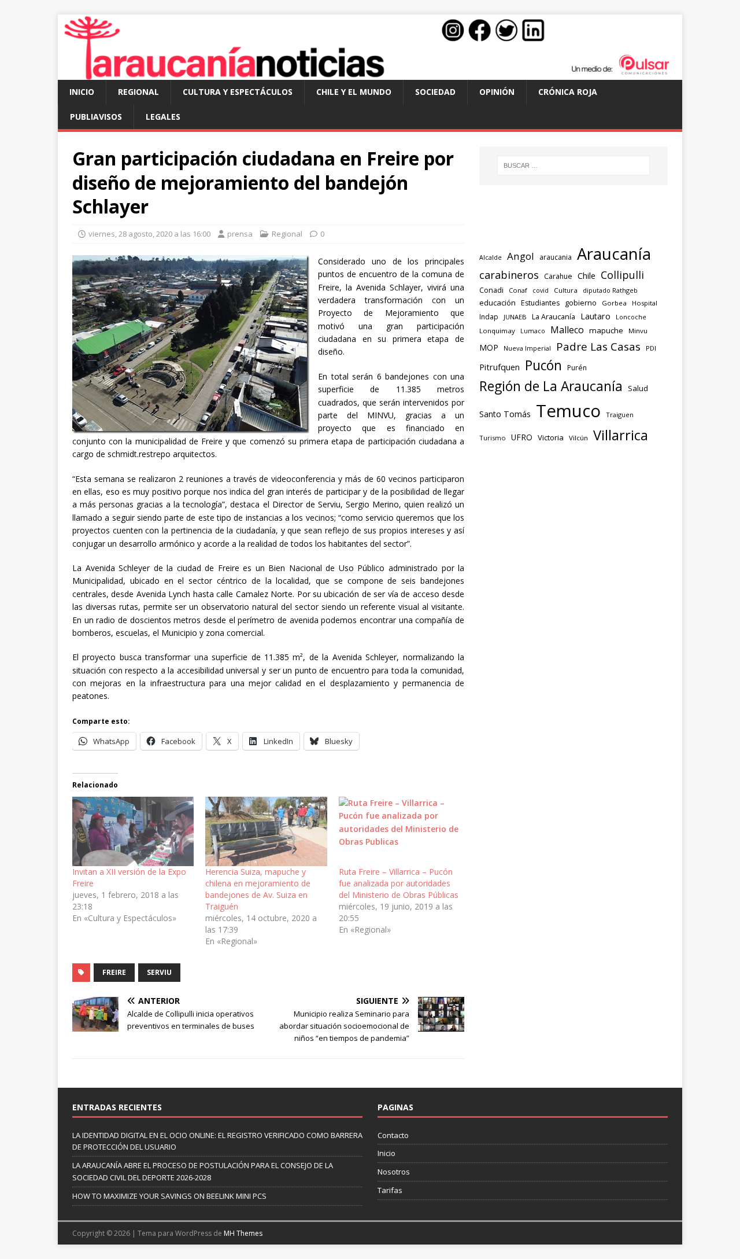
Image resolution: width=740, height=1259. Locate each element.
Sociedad (435, 91)
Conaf (518, 290)
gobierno (581, 302)
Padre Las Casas (598, 346)
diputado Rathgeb (610, 290)
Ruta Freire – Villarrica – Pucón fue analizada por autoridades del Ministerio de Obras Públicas (398, 883)
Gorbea (614, 303)
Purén (577, 368)
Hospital (644, 303)
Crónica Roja (567, 91)
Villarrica (620, 435)
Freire (114, 972)
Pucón (543, 365)
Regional (138, 91)
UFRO (521, 437)
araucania (555, 257)
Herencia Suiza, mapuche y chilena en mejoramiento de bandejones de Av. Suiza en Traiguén (257, 889)
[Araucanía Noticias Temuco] (370, 73)
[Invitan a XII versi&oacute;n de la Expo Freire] (133, 831)
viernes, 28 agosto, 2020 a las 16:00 (149, 234)
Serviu (159, 972)
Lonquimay (497, 330)
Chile (586, 275)
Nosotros (394, 1171)
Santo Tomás (505, 413)
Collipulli (622, 275)
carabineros (509, 275)
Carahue (558, 276)
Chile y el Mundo (353, 91)
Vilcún (578, 437)
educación (497, 302)
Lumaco (532, 330)
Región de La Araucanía (551, 386)
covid (540, 290)
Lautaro (595, 316)
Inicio (81, 91)
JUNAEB (515, 316)
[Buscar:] (573, 165)
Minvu (638, 330)
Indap (488, 317)
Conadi (491, 290)
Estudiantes (540, 303)
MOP (488, 347)
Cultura (566, 290)
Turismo (492, 437)
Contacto (393, 1135)
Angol (520, 256)
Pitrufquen (499, 367)
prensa (240, 234)
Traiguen (620, 414)
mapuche (606, 330)
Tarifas (390, 1190)
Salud (638, 388)
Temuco (568, 410)
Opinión (497, 91)
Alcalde (490, 257)
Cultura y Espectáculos (238, 91)
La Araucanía (553, 317)
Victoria (551, 437)
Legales (163, 116)
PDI (651, 348)
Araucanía (614, 253)
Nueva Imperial (527, 348)
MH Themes (243, 1233)
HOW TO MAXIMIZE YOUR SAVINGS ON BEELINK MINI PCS (169, 1196)
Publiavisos (96, 116)
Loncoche (631, 316)
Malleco (567, 329)
